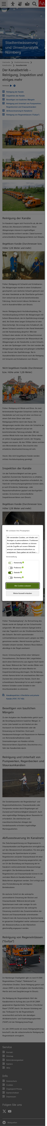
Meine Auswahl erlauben (22, 593)
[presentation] (23, 563)
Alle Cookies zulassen (22, 586)
